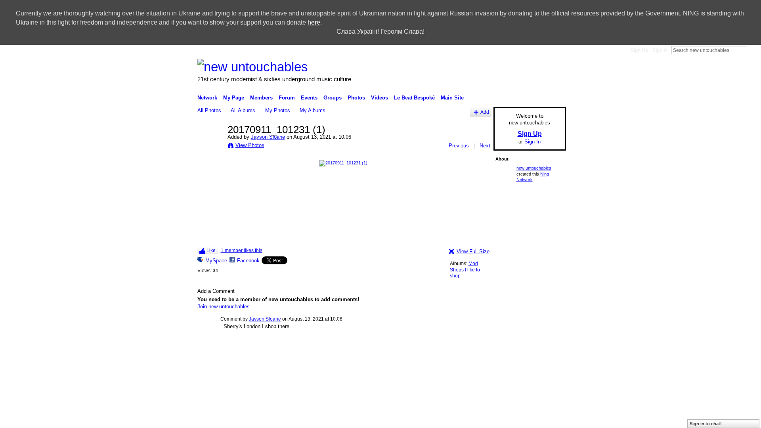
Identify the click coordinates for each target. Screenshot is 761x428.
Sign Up (639, 50)
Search (753, 50)
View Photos (249, 145)
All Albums (243, 110)
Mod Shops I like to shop (465, 270)
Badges (440, 353)
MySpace (216, 261)
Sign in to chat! (706, 423)
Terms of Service (548, 353)
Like (211, 250)
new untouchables (533, 168)
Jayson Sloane (268, 137)
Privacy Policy (509, 353)
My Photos (277, 110)
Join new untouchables (223, 307)
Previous (459, 146)
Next (485, 146)
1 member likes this (241, 250)
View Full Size (473, 251)
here (314, 22)
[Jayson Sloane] (210, 146)
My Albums (312, 110)
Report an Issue (471, 353)
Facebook (248, 261)
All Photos (209, 110)
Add (484, 112)
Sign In (659, 50)
